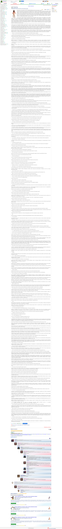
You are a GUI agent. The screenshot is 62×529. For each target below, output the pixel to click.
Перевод (1, 23)
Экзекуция (1, 41)
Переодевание (2, 24)
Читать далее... (13, 503)
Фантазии (1, 36)
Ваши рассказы (2, 7)
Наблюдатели (2, 20)
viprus (21, 447)
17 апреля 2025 (15, 7)
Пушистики (2, 28)
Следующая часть (25, 423)
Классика (27, 507)
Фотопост (1, 40)
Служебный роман (3, 33)
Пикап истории (2, 25)
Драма (1, 10)
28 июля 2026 (18, 519)
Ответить (16, 441)
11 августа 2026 (18, 508)
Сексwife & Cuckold (3, 32)
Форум (53, 8)
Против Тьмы (20, 443)
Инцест (1, 16)
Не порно (1, 21)
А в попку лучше (2, 5)
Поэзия (1, 27)
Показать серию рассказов (47, 5)
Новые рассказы (2, 4)
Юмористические (3, 44)
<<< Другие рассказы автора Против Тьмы (16, 435)
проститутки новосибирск (52, 528)
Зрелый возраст (2, 14)
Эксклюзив (2, 42)
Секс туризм (2, 31)
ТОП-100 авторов (54, 5)
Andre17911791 (23, 475)
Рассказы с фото (2, 29)
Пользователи (54, 6)
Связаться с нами (54, 11)
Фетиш (1, 39)
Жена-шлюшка (2, 11)
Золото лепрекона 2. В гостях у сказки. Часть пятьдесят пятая (25, 517)
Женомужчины (2, 12)
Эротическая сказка (25, 8)
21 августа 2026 (18, 498)
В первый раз (2, 6)
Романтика (2, 30)
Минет (1, 19)
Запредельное (2, 13)
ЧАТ (52, 7)
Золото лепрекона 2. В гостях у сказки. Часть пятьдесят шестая (26, 506)
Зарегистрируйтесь (14, 493)
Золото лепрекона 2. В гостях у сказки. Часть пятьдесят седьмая (26, 496)
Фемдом (1, 38)
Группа (21, 507)
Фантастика (2, 37)
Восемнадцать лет (3, 8)
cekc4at (16, 439)
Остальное (2, 22)
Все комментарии (54, 4)
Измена (1, 15)
